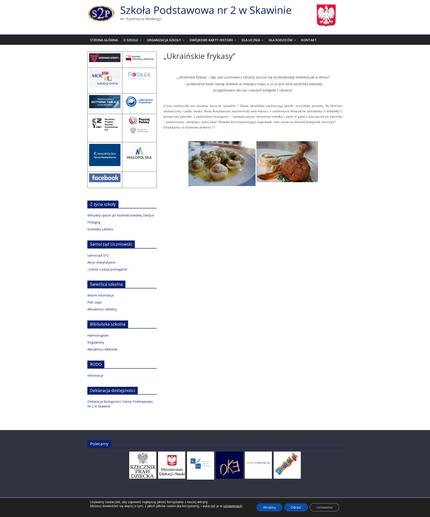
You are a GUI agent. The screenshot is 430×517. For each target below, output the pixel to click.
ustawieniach (232, 506)
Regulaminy (95, 342)
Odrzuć (296, 507)
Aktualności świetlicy (102, 309)
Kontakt (309, 40)
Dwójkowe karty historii (211, 40)
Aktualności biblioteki (102, 349)
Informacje (95, 375)
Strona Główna (104, 40)
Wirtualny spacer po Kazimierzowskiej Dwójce (120, 215)
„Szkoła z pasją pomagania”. (108, 269)
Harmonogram (98, 335)
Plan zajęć (94, 302)
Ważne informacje (100, 295)
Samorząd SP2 (98, 255)
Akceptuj (269, 507)
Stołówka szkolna (100, 229)
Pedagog (93, 222)
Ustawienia (324, 507)
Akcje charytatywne (101, 262)
